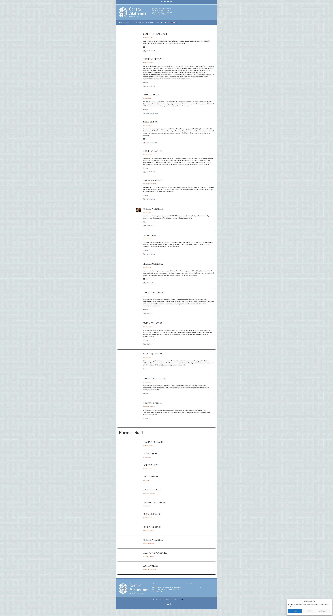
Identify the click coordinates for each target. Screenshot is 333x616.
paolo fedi (181, 599)
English (175, 22)
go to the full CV (150, 51)
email (146, 47)
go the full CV (149, 283)
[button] (329, 601)
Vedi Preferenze (323, 611)
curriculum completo (151, 113)
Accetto (295, 611)
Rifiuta (309, 611)
